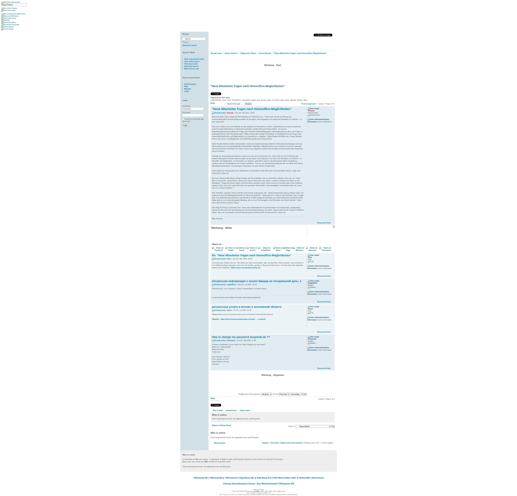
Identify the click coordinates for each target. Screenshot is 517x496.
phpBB (257, 491)
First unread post (308, 104)
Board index (216, 53)
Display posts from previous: (249, 394)
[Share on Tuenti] (241, 250)
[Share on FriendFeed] (265, 250)
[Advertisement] (273, 75)
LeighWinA (231, 285)
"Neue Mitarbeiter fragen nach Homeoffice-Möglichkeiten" (300, 53)
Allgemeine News (248, 53)
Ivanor (229, 310)
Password (186, 113)
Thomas (230, 113)
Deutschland (265, 53)
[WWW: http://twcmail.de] (309, 128)
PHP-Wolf (278, 478)
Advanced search (189, 45)
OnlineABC (304, 478)
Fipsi (229, 259)
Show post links (324, 223)
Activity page (189, 84)
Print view (328, 58)
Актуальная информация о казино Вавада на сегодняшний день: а (256, 281)
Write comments (215, 103)
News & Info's (231, 53)
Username (186, 106)
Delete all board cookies (291, 443)
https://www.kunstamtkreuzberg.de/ (245, 268)
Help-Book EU (264, 478)
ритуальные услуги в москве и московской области (246, 306)
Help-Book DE (246, 478)
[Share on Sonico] (252, 250)
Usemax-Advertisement (235, 484)
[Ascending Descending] (298, 394)
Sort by (276, 394)
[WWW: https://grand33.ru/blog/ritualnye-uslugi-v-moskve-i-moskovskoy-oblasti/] (309, 326)
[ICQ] (312, 128)
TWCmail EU (231, 478)
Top (332, 220)
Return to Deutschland (221, 425)
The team (274, 443)
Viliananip (231, 340)
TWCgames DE (286, 484)
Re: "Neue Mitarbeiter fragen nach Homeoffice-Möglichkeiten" (251, 255)
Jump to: (291, 426)
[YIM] (316, 128)
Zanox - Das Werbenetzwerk (263, 484)
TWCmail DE (215, 478)
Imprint (265, 443)
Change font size (333, 59)
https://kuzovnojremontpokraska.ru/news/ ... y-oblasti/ (243, 319)
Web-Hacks (318, 478)
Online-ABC (290, 478)
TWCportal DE (200, 478)
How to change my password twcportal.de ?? (241, 337)
